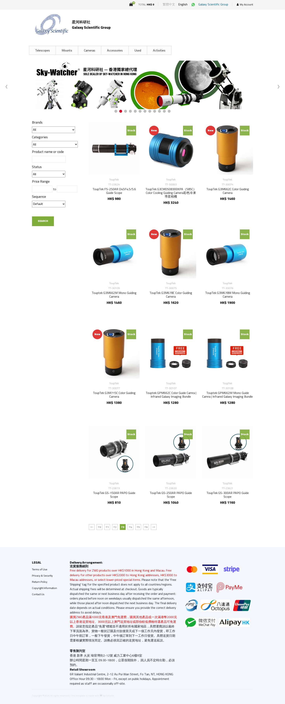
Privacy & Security (42, 575)
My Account (246, 5)
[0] (131, 4)
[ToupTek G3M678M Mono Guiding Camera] (227, 252)
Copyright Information (44, 588)
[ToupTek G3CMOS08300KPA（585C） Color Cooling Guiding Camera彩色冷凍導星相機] (170, 148)
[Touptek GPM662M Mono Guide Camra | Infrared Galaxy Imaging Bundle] (227, 352)
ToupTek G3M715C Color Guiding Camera (114, 394)
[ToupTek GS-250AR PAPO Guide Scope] (170, 452)
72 (115, 527)
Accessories (115, 50)
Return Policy (39, 581)
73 (122, 527)
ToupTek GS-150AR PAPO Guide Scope (114, 494)
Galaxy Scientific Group (213, 4)
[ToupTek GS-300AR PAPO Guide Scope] (227, 452)
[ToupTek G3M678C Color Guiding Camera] (170, 252)
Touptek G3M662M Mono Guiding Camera (114, 294)
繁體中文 (169, 4)
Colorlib (110, 695)
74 (130, 527)
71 (107, 527)
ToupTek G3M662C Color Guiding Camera (227, 191)
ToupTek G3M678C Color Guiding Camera (170, 294)
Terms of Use (39, 569)
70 (99, 527)
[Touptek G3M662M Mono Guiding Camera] (114, 252)
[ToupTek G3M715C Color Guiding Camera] (114, 352)
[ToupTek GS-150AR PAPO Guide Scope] (114, 452)
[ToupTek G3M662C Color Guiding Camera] (227, 148)
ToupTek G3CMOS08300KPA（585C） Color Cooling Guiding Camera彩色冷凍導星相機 (170, 192)
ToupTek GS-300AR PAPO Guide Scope (227, 494)
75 (138, 527)
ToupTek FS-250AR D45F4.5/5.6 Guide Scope (114, 191)
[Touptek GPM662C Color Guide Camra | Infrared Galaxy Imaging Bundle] (170, 352)
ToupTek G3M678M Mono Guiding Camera (227, 294)
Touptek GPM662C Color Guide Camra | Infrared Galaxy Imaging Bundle (171, 394)
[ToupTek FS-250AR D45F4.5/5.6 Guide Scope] (114, 148)
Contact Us (38, 594)
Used (138, 50)
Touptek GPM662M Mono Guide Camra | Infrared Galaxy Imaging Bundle (227, 394)
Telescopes (42, 50)
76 (146, 527)
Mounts (67, 50)
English (182, 4)
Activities (159, 50)
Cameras (89, 50)
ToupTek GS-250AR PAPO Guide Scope (171, 494)
